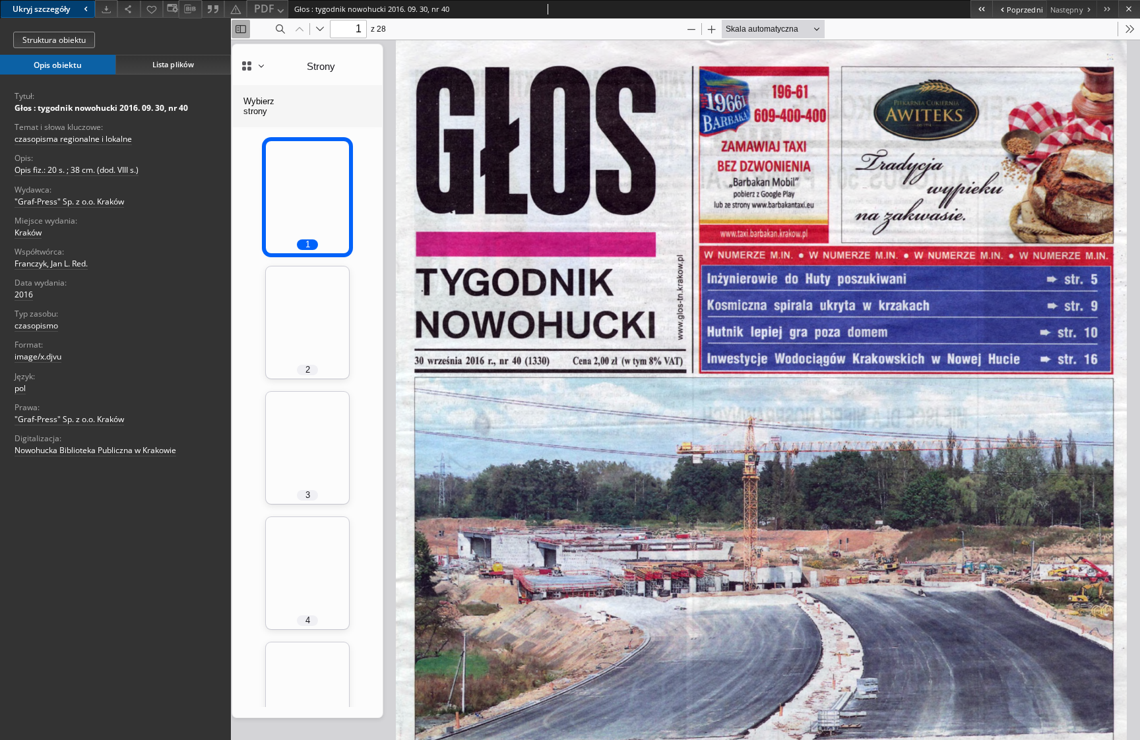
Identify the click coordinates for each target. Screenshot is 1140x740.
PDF (264, 8)
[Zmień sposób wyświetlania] (171, 9)
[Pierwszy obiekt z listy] (981, 9)
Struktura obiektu (54, 40)
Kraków (28, 232)
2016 (24, 294)
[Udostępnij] (128, 9)
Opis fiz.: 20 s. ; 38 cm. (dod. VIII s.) (77, 169)
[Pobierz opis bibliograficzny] (190, 9)
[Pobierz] (106, 9)
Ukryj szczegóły (41, 9)
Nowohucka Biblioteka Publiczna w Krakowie (95, 450)
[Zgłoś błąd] (235, 9)
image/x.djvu (38, 356)
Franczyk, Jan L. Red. (51, 263)
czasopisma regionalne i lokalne (73, 138)
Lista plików (173, 64)
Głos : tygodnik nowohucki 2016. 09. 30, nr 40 (101, 107)
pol (20, 388)
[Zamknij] (1129, 9)
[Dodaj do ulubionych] (152, 9)
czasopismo (36, 325)
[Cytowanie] (213, 9)
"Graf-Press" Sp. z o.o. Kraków (69, 201)
